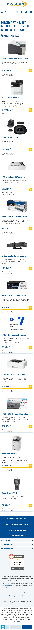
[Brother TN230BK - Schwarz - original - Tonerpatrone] (17, 206)
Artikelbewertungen (11, 596)
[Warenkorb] (31, 12)
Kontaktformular (22, 596)
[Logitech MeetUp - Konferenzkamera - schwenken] (17, 245)
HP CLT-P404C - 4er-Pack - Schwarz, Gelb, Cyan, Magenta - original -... (15, 414)
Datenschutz (13, 599)
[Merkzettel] (22, 12)
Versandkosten (7, 585)
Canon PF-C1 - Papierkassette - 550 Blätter (13, 374)
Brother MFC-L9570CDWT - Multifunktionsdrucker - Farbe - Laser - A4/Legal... (14, 453)
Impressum (22, 599)
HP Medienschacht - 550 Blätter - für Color (14, 177)
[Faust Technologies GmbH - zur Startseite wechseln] (17, 4)
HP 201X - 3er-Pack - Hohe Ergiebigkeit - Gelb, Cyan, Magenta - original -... (15, 295)
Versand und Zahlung (23, 592)
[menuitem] (4, 12)
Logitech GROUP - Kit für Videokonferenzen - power (10, 137)
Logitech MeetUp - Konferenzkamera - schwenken (14, 256)
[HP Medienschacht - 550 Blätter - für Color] (17, 166)
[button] (3, 627)
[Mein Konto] (26, 12)
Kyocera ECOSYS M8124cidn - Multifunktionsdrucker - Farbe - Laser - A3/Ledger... (14, 98)
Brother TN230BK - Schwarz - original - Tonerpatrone (14, 216)
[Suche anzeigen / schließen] (17, 12)
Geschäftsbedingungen (10, 592)
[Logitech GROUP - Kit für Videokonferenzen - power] (17, 126)
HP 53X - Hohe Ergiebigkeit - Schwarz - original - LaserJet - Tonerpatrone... (14, 335)
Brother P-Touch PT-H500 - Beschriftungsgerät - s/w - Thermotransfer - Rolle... (10, 493)
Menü (6, 12)
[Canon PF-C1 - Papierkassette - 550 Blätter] (17, 364)
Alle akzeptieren (15, 627)
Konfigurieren (27, 627)
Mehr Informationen (17, 621)
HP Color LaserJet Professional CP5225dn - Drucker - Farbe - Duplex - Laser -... (15, 58)
